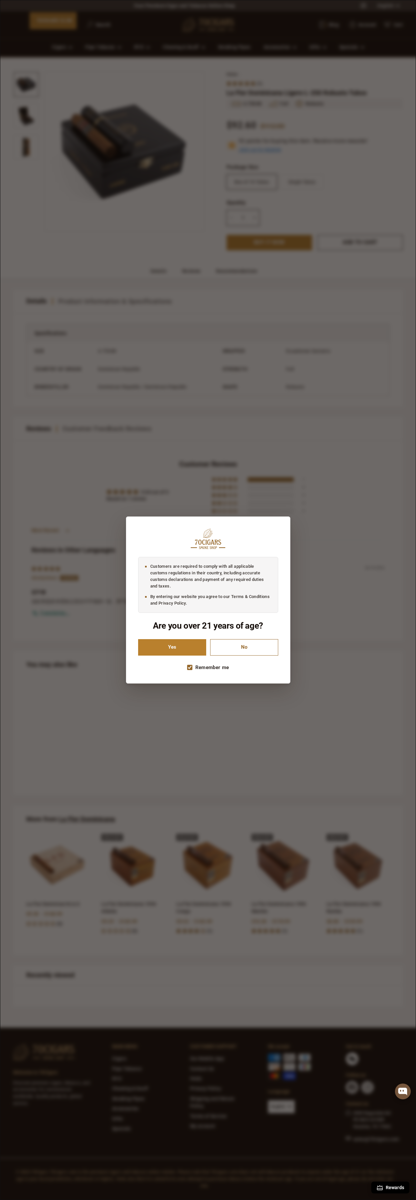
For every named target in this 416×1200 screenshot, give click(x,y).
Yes (172, 647)
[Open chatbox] (403, 1091)
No (244, 647)
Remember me (212, 667)
